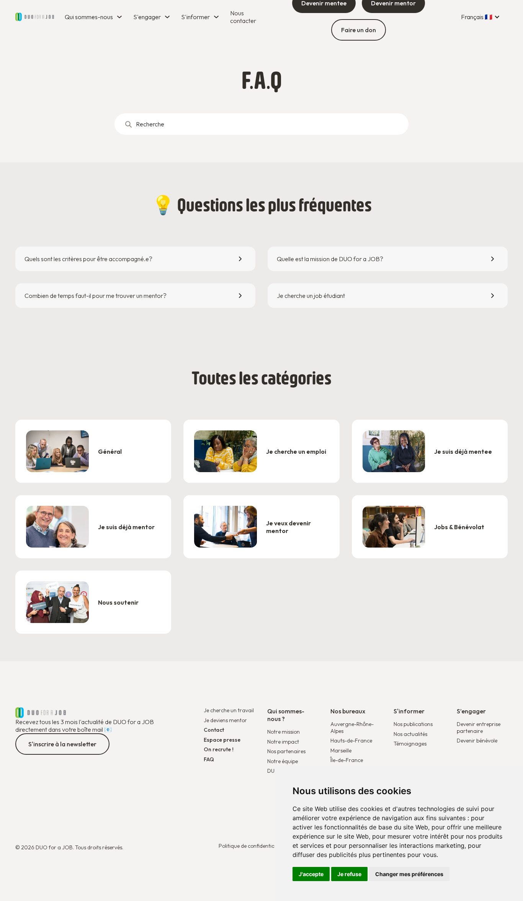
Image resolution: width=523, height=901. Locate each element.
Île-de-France (346, 760)
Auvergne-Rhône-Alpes (352, 727)
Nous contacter (243, 17)
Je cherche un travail (229, 710)
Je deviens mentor (225, 720)
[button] (94, 17)
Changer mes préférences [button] (409, 874)
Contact (214, 730)
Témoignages (410, 744)
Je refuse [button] (349, 874)
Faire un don (358, 30)
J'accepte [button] (311, 874)
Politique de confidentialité (250, 846)
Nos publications (413, 724)
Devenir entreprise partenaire (478, 727)
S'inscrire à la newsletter (62, 744)
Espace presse (222, 740)
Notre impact (283, 742)
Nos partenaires (286, 751)
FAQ (209, 759)
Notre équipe (282, 761)
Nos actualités (410, 734)
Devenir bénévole (477, 740)
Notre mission (283, 732)
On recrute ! (219, 749)
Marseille (340, 750)
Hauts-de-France (351, 740)
